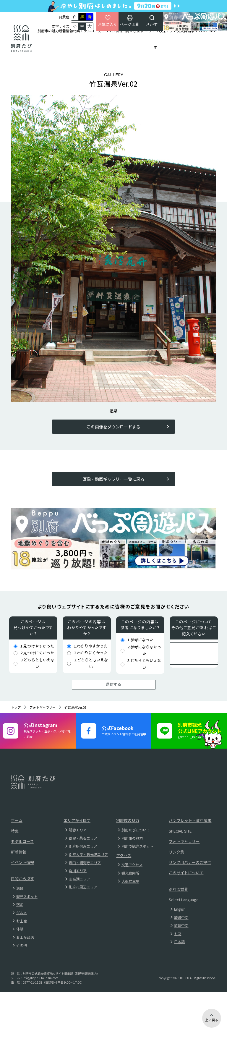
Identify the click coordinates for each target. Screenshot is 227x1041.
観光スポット (27, 896)
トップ (16, 707)
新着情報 (66, 30)
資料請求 (187, 30)
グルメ (21, 912)
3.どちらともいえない (37, 663)
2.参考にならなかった (144, 650)
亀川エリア (78, 870)
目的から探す (133, 30)
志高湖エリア (79, 878)
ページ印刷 (129, 24)
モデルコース (90, 30)
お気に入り (107, 24)
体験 (19, 928)
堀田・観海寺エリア (85, 862)
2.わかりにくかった (91, 652)
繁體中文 (181, 917)
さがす (152, 24)
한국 (177, 933)
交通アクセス (131, 864)
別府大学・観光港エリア (88, 854)
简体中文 (181, 925)
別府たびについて (135, 829)
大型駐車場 (130, 881)
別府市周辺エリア (83, 886)
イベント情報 (111, 30)
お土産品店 (25, 937)
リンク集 (176, 852)
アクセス (173, 30)
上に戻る (211, 1019)
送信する (113, 684)
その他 (21, 945)
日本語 (179, 941)
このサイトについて (186, 872)
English (180, 909)
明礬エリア (78, 829)
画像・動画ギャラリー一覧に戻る (113, 479)
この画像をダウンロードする (113, 427)
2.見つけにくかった (37, 652)
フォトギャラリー (43, 707)
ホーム (16, 820)
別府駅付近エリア (83, 846)
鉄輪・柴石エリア (83, 838)
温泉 (19, 888)
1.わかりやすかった (91, 646)
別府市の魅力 (48, 30)
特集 (76, 30)
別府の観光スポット (137, 846)
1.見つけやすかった (37, 646)
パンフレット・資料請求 (190, 820)
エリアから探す (155, 39)
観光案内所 (130, 872)
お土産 (21, 920)
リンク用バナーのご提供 (190, 862)
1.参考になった (140, 639)
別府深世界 (178, 889)
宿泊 (19, 904)
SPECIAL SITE (205, 30)
